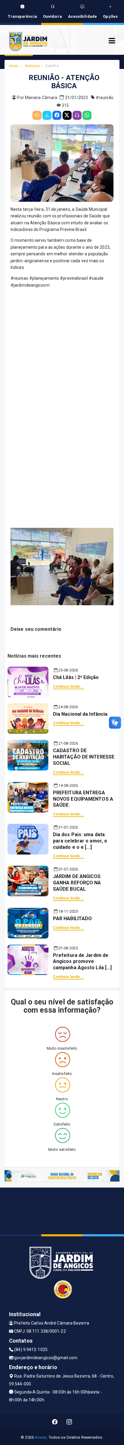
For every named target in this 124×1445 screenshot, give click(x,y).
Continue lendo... (68, 686)
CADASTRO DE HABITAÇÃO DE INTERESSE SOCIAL (83, 757)
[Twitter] (67, 115)
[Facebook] (56, 115)
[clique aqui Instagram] (69, 1421)
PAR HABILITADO (72, 918)
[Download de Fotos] (46, 115)
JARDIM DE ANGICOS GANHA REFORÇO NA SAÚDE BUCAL (77, 883)
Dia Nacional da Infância (80, 714)
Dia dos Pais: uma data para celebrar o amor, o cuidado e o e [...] (80, 841)
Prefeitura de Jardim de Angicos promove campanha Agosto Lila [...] (82, 961)
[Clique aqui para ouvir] (77, 115)
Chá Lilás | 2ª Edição (76, 677)
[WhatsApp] (86, 115)
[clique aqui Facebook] (55, 1421)
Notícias (32, 66)
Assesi (41, 1437)
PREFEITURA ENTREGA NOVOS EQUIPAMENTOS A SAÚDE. (83, 799)
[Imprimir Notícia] (37, 115)
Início (14, 66)
